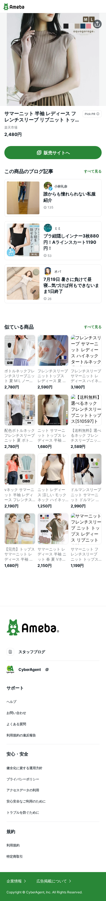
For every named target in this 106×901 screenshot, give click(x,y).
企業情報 (14, 881)
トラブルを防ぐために (23, 812)
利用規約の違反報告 (21, 735)
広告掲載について (51, 881)
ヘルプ (11, 702)
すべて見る (93, 171)
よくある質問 (16, 724)
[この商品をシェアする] (97, 24)
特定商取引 (15, 856)
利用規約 (13, 845)
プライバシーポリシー (23, 779)
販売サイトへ (57, 152)
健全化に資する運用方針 (24, 768)
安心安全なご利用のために (26, 801)
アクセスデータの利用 (23, 790)
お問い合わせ (16, 713)
